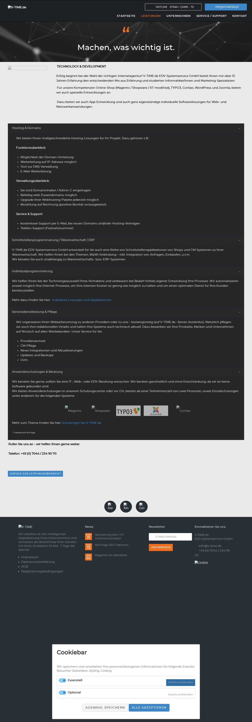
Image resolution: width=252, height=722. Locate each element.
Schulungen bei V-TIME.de (81, 422)
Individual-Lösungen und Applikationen (81, 300)
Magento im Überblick (111, 555)
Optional (74, 692)
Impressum (30, 557)
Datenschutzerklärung (38, 561)
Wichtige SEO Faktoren (112, 545)
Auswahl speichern (105, 707)
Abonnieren (160, 547)
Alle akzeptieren (149, 707)
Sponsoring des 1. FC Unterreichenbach (109, 536)
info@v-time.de (210, 546)
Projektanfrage (227, 7)
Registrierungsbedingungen (42, 571)
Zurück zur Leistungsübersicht (35, 474)
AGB (24, 566)
